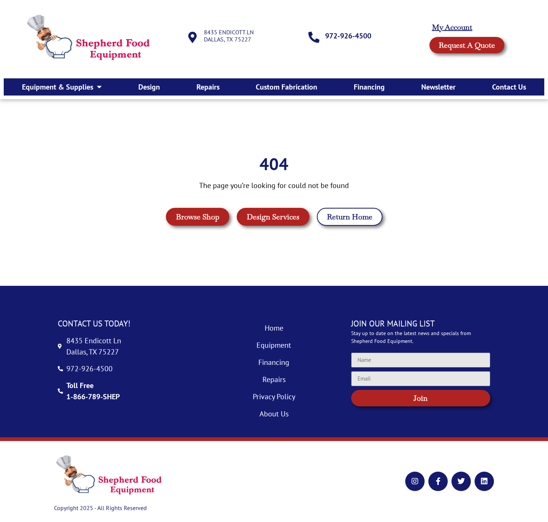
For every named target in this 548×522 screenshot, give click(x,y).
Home (274, 328)
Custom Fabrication (286, 87)
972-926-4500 (348, 36)
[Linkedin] (484, 481)
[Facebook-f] (438, 481)
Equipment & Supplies (57, 87)
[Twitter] (461, 481)
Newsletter (438, 87)
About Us (274, 414)
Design (149, 87)
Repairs (208, 87)
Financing (369, 87)
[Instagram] (415, 481)
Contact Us (509, 87)
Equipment (273, 345)
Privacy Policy (274, 396)
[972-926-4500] (313, 37)
